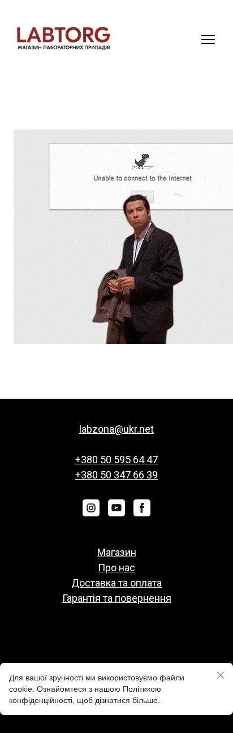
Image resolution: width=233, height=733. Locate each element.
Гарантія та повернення (116, 598)
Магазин (116, 552)
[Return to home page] (63, 39)
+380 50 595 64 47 (116, 459)
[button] (91, 507)
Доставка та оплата (116, 583)
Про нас (116, 568)
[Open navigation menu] (208, 39)
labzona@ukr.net (116, 429)
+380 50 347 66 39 (116, 475)
